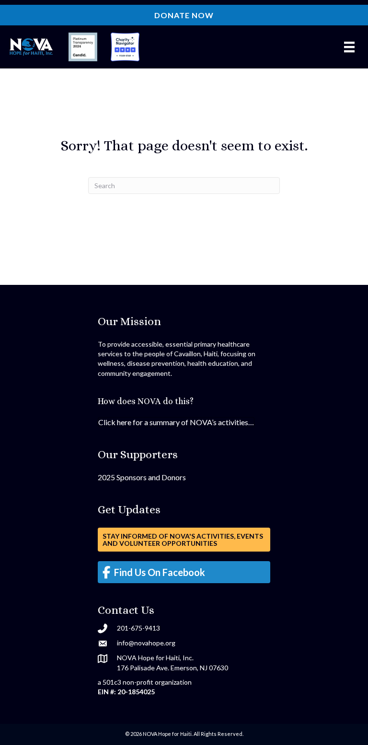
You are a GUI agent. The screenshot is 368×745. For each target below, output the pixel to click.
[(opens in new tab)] (83, 46)
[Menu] (349, 47)
